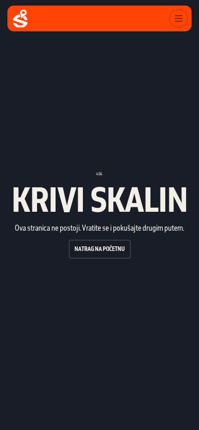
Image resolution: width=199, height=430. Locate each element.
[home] (20, 19)
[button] (178, 18)
